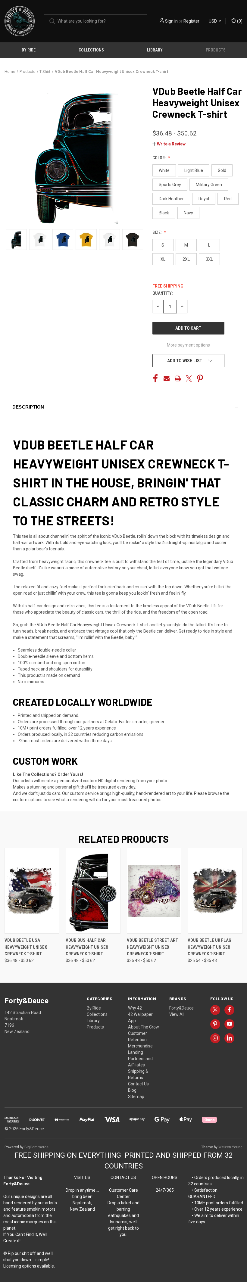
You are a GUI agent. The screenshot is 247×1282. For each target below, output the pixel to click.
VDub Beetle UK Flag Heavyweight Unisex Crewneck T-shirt (209, 947)
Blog (132, 1090)
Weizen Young (230, 1147)
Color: (159, 157)
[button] (169, 144)
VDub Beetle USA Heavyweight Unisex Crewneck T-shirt (26, 947)
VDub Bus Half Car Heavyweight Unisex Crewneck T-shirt (87, 947)
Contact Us (138, 1083)
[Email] (167, 378)
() (239, 21)
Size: (157, 232)
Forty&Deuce (181, 1008)
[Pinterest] (200, 378)
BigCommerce (36, 1147)
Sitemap (136, 1096)
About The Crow (143, 1027)
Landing (135, 1052)
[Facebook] (155, 378)
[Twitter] (189, 378)
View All (176, 1014)
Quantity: (162, 293)
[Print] (178, 378)
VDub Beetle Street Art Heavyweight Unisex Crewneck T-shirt (152, 947)
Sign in (171, 21)
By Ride (29, 50)
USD (213, 21)
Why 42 (135, 1008)
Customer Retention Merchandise (140, 1039)
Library (155, 50)
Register (191, 21)
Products (216, 50)
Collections (91, 50)
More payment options (188, 345)
